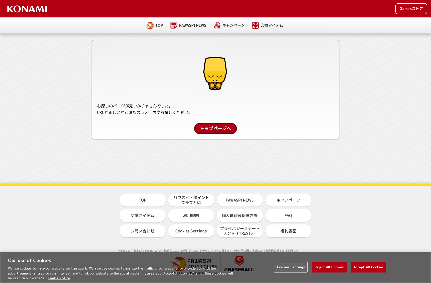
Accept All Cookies (369, 267)
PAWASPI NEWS (192, 25)
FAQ (288, 215)
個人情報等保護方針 (240, 215)
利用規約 (191, 215)
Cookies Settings (291, 267)
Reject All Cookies (329, 267)
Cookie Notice (59, 278)
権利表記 (288, 231)
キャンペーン (233, 25)
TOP (159, 25)
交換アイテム (272, 25)
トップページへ (215, 128)
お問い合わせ (142, 231)
